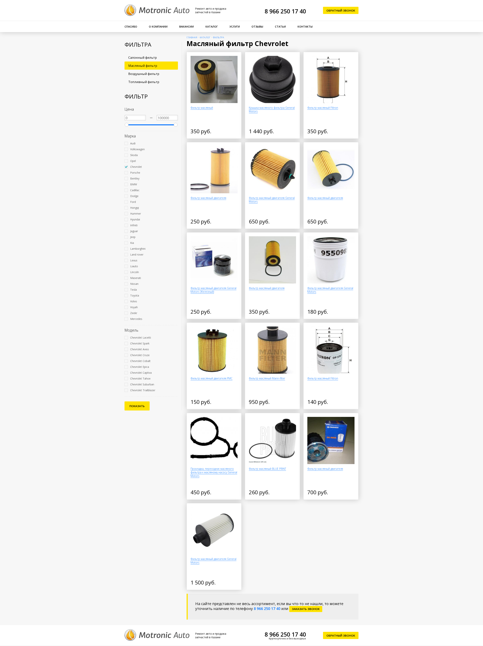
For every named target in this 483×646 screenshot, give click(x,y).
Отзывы (257, 26)
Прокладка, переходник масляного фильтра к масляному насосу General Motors (214, 472)
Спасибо (131, 26)
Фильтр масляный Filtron (322, 107)
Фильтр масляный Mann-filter (267, 378)
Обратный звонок (340, 10)
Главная (192, 37)
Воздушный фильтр (143, 74)
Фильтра (218, 37)
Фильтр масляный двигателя (208, 198)
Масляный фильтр (142, 65)
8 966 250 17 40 (285, 11)
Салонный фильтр (142, 57)
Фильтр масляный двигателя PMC (211, 378)
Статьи (280, 26)
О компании (158, 26)
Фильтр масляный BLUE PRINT (267, 468)
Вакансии (186, 26)
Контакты (305, 26)
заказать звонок (306, 609)
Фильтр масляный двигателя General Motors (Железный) (213, 289)
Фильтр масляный (202, 107)
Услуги (234, 26)
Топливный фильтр (143, 82)
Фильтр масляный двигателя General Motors (272, 199)
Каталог (211, 26)
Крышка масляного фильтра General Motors (272, 109)
